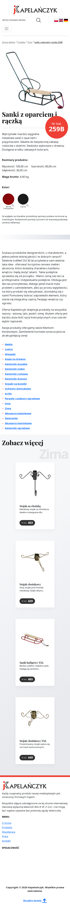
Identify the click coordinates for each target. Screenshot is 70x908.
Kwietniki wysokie (16, 364)
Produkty (7, 827)
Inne (8, 403)
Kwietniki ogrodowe (17, 428)
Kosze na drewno (15, 359)
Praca (5, 836)
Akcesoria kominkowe (18, 423)
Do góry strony (32, 900)
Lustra (9, 349)
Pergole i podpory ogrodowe (22, 398)
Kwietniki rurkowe (16, 373)
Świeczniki (11, 418)
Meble (9, 344)
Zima (8, 408)
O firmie (6, 823)
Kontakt (6, 840)
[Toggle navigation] (6, 28)
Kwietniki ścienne (16, 378)
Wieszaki (10, 354)
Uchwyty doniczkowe (18, 388)
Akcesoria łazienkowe (18, 413)
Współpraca (8, 831)
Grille (8, 393)
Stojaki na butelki (16, 383)
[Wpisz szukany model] (38, 20)
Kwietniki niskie (15, 368)
